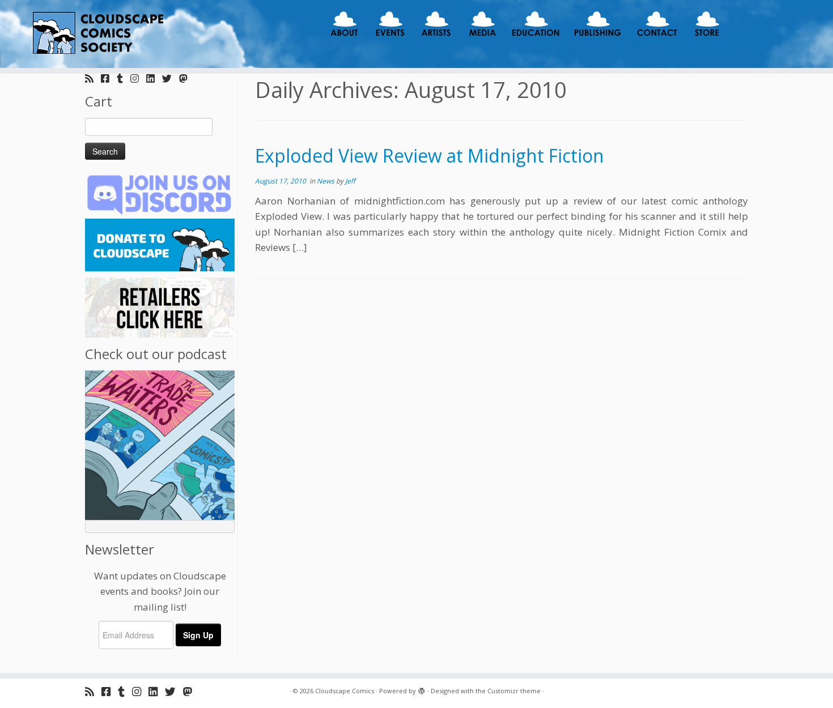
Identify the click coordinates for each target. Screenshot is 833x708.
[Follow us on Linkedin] (154, 78)
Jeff (350, 181)
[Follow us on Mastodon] (187, 78)
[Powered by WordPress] (422, 689)
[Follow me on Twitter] (170, 78)
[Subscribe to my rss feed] (93, 78)
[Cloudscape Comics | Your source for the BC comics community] (96, 34)
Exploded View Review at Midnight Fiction (429, 155)
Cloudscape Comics (344, 690)
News (326, 181)
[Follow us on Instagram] (138, 78)
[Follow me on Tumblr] (123, 78)
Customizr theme (514, 690)
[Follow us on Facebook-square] (109, 78)
